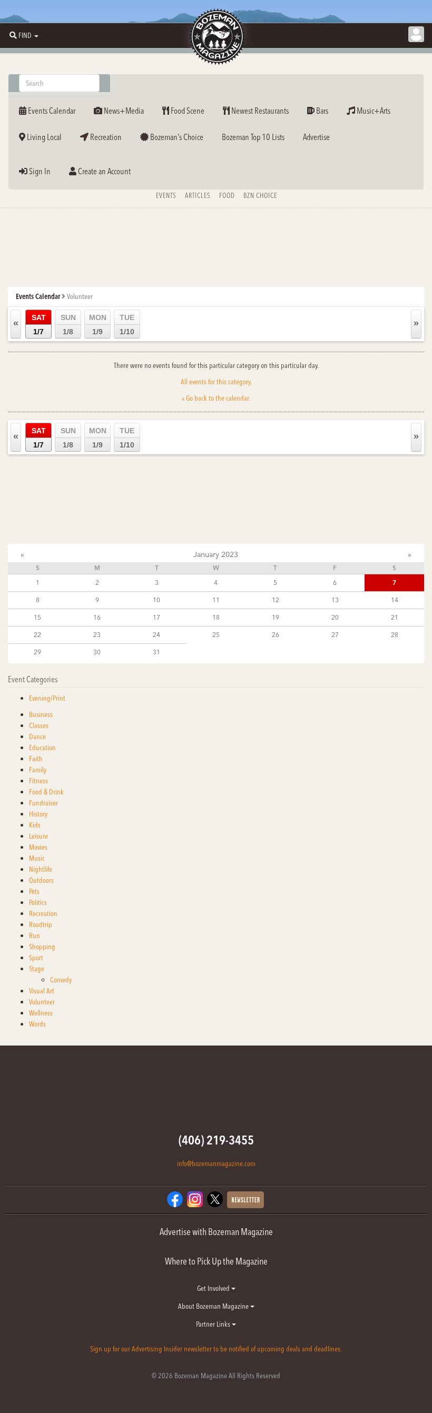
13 (335, 600)
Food (227, 195)
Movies (38, 847)
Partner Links (214, 1324)
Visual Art (41, 991)
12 (275, 600)
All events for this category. (216, 381)
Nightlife (40, 869)
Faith (36, 758)
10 (156, 600)
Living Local (43, 137)
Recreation (105, 137)
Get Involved (214, 1288)
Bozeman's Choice (176, 137)
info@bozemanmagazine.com (216, 1163)
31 (156, 652)
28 (394, 635)
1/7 (39, 324)
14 (394, 600)
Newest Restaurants (259, 110)
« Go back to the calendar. (216, 398)
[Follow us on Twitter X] (215, 1198)
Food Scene (186, 110)
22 (37, 635)
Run (34, 935)
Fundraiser (43, 803)
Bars (321, 110)
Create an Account (103, 171)
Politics (38, 902)
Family (37, 769)
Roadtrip (40, 924)
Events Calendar (50, 110)
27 (335, 635)
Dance (37, 736)
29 (37, 652)
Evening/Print (47, 698)
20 (335, 617)
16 (97, 617)
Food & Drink (46, 792)
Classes (38, 725)
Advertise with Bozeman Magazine (216, 1232)
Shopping (42, 946)
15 (37, 617)
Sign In (39, 171)
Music (37, 858)
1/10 (127, 324)
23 (97, 635)
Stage (36, 968)
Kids (35, 825)
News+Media (123, 110)
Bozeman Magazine (216, 37)
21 (394, 617)
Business (41, 714)
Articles (198, 195)
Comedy (61, 979)
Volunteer (42, 1002)
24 (156, 635)
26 (275, 635)
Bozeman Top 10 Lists (253, 137)
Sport (36, 957)
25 (216, 635)
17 (156, 617)
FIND (25, 35)
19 (275, 617)
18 (216, 617)
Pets (34, 891)
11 (216, 600)
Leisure (38, 836)
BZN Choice (260, 195)
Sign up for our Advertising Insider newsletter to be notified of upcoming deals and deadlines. (216, 1349)
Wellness (41, 1013)
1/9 (97, 324)
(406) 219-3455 (216, 1140)
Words (37, 1024)
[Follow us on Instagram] (195, 1198)
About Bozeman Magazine (214, 1306)
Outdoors (41, 880)
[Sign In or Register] (416, 34)
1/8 (68, 324)
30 (97, 652)
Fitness (38, 780)
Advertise (316, 137)
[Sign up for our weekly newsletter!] (245, 1198)
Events (166, 195)
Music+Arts (372, 110)
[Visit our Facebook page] (175, 1198)
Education (42, 747)
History (38, 814)
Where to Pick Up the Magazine (216, 1261)
